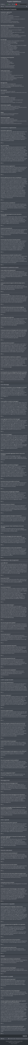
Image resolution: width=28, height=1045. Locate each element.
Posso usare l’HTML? (5, 59)
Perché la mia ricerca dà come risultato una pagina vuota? (12, 100)
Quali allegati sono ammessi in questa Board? (9, 113)
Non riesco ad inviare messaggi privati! (8, 83)
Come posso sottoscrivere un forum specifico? (10, 108)
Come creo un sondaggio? (6, 44)
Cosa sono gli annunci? (5, 64)
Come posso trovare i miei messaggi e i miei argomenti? (11, 102)
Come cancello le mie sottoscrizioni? (8, 109)
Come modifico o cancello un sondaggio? (9, 46)
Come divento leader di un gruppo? (7, 76)
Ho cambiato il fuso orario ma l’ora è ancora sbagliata (11, 29)
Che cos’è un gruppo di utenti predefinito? (9, 78)
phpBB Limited (9, 981)
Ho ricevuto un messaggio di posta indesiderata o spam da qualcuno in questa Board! (12, 87)
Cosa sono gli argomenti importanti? (8, 65)
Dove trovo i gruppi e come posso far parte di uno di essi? (12, 75)
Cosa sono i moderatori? (5, 73)
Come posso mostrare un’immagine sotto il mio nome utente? (13, 32)
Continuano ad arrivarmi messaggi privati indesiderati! (11, 85)
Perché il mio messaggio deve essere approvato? (10, 53)
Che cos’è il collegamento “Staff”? (7, 80)
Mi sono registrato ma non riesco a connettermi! (10, 16)
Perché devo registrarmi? (5, 13)
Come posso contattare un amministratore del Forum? (11, 123)
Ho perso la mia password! (6, 20)
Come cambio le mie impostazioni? (7, 26)
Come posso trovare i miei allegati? (7, 114)
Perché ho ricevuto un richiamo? (7, 50)
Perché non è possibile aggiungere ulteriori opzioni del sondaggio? (14, 45)
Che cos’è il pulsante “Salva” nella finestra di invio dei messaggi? (13, 52)
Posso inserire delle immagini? (6, 62)
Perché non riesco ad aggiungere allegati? (9, 48)
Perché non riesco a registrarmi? (7, 15)
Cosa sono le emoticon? (5, 61)
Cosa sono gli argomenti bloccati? (7, 66)
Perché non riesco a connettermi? (7, 17)
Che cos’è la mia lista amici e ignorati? (8, 91)
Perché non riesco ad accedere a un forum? (9, 47)
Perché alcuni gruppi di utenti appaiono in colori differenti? (12, 77)
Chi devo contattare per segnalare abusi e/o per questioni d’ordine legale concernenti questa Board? (14, 121)
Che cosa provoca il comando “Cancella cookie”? (10, 22)
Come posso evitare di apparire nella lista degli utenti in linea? (13, 27)
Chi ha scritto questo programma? (7, 118)
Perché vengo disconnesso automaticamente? (9, 21)
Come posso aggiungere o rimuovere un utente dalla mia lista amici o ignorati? (14, 93)
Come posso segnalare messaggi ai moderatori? (10, 51)
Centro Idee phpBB (4, 994)
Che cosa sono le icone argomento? (7, 67)
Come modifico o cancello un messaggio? (9, 42)
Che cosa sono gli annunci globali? (7, 63)
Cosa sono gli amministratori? (6, 71)
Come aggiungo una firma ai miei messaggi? (9, 43)
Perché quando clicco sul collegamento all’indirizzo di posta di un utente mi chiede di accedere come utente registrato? (13, 36)
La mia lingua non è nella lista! (6, 31)
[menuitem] (3, 4)
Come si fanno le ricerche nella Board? (8, 97)
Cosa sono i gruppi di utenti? (6, 74)
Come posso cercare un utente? (7, 101)
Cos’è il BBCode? (4, 58)
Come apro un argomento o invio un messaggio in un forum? (12, 40)
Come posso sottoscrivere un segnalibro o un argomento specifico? (14, 107)
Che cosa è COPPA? (4, 14)
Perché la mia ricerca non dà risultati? (8, 98)
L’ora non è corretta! (4, 28)
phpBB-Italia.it (17, 1042)
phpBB (10, 1041)
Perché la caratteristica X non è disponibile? (9, 119)
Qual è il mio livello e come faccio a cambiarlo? (10, 34)
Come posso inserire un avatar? (7, 33)
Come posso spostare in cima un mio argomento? (10, 54)
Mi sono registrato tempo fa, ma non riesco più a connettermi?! (13, 19)
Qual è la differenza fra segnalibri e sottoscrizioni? (10, 106)
